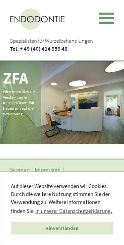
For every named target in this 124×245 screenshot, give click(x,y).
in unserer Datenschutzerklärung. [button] (73, 210)
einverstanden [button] (62, 228)
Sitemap (19, 169)
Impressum (48, 169)
